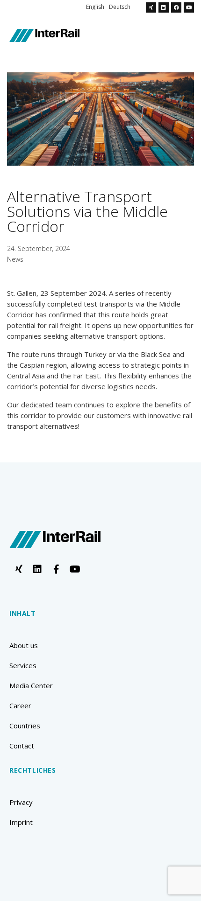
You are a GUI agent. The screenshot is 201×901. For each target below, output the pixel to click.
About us (23, 645)
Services (22, 665)
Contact (21, 745)
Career (20, 705)
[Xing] (151, 7)
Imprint (21, 822)
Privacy (21, 802)
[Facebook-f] (56, 569)
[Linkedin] (163, 7)
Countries (24, 725)
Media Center (31, 685)
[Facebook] (176, 7)
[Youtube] (189, 7)
